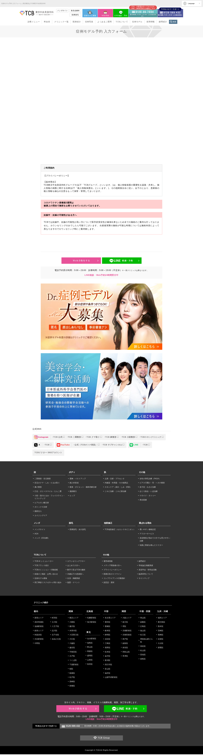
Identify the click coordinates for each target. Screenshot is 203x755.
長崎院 (160, 635)
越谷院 (72, 648)
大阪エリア (126, 618)
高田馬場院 (39, 622)
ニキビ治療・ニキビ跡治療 (115, 491)
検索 (174, 22)
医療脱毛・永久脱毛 (78, 529)
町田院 (54, 618)
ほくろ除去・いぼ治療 (149, 491)
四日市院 (108, 664)
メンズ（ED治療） (42, 538)
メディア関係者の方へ (113, 565)
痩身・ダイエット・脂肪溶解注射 (83, 487)
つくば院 (73, 660)
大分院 (160, 643)
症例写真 (89, 22)
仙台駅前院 (91, 639)
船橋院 (72, 673)
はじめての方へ (73, 565)
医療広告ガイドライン (113, 574)
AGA (36, 534)
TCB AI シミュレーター (44, 561)
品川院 (54, 631)
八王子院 (55, 626)
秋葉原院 (38, 635)
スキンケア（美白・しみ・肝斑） (118, 487)
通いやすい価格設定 (148, 529)
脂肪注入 (38, 511)
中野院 (37, 643)
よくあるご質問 (104, 22)
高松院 (143, 646)
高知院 (143, 655)
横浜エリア (73, 618)
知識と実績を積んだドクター (151, 545)
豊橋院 (107, 626)
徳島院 (143, 659)
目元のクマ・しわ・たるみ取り (47, 483)
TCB (47, 445)
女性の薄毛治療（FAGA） (150, 479)
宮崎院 (160, 631)
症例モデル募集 (90, 16)
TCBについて (122, 22)
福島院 (90, 643)
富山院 (107, 669)
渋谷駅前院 (39, 639)
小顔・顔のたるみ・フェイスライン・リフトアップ (50, 497)
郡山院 (90, 647)
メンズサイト (62, 11)
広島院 (143, 626)
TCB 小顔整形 (128, 437)
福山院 (143, 631)
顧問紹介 (163, 22)
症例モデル (137, 22)
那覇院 (160, 648)
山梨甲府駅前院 (111, 677)
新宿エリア (39, 618)
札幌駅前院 (91, 618)
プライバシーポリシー (113, 570)
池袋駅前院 (39, 626)
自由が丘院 (56, 639)
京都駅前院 (126, 631)
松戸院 (72, 677)
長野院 (107, 648)
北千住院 (55, 635)
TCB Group (104, 738)
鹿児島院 (161, 622)
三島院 (107, 643)
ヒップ (72, 496)
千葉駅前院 (73, 664)
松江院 (143, 635)
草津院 (125, 656)
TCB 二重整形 (74, 437)
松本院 (107, 652)
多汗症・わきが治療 (148, 487)
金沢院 (107, 656)
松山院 (143, 650)
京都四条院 (126, 635)
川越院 (72, 643)
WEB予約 (105, 16)
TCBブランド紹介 (42, 565)
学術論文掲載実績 (146, 565)
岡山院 (143, 618)
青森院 (90, 651)
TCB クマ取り (93, 437)
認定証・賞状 (109, 582)
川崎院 (72, 622)
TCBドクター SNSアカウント (48, 452)
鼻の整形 (38, 487)
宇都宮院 (73, 652)
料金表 (47, 22)
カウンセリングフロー (76, 561)
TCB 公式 (57, 437)
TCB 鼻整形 (110, 437)
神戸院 (125, 639)
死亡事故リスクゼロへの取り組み (48, 582)
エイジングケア (41, 515)
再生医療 (143, 500)
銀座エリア (39, 631)
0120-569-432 (73, 726)
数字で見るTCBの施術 (76, 570)
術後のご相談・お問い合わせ (46, 574)
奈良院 (125, 648)
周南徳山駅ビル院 (146, 640)
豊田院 (107, 622)
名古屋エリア (110, 618)
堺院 (124, 626)
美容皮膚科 (75, 11)
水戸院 (72, 656)
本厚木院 (73, 631)
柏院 (71, 669)
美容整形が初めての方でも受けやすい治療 (155, 539)
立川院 (54, 622)
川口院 (72, 639)
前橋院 (72, 686)
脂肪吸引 (73, 491)
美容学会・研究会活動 (148, 570)
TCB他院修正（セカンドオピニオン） (120, 529)
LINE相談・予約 (120, 16)
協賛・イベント (73, 582)
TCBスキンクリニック (151, 437)
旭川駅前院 (91, 622)
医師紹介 (77, 22)
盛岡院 (90, 656)
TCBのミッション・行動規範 (46, 570)
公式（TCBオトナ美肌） (86, 445)
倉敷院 (143, 622)
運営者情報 (108, 561)
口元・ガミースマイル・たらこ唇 (48, 491)
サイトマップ (144, 578)
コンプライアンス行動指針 (114, 578)
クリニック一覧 (61, 22)
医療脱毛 (75, 15)
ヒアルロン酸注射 (42, 503)
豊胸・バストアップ (78, 479)
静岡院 (107, 635)
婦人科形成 (74, 483)
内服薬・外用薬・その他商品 (116, 483)
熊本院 (160, 626)
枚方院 (125, 622)
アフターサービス (147, 534)
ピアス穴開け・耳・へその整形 (152, 483)
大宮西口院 (73, 635)
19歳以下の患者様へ (75, 574)
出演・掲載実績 (73, 578)
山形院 (90, 660)
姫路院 (125, 643)
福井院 (107, 673)
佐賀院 (160, 639)
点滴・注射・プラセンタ (114, 479)
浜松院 (107, 639)
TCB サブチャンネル (112, 445)
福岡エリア (162, 618)
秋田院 (90, 664)
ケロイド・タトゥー (148, 496)
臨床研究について (146, 574)
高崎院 (72, 681)
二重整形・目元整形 (43, 479)
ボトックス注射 (41, 507)
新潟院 (107, 660)
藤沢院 (72, 626)
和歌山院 (126, 652)
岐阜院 (107, 631)
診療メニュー (34, 22)
